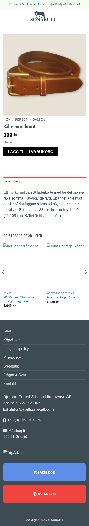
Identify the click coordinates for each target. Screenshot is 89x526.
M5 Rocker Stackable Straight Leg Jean (18, 299)
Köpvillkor (11, 340)
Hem (6, 119)
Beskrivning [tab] (11, 181)
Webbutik (11, 366)
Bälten (39, 119)
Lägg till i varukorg (30, 152)
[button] (6, 16)
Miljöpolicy (12, 357)
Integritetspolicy (16, 349)
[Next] (85, 281)
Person (21, 119)
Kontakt (9, 384)
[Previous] (3, 281)
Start (7, 331)
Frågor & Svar (14, 375)
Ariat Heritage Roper (61, 297)
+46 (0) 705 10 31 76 (66, 4)
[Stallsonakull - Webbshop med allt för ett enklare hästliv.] (44, 17)
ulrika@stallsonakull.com (29, 4)
